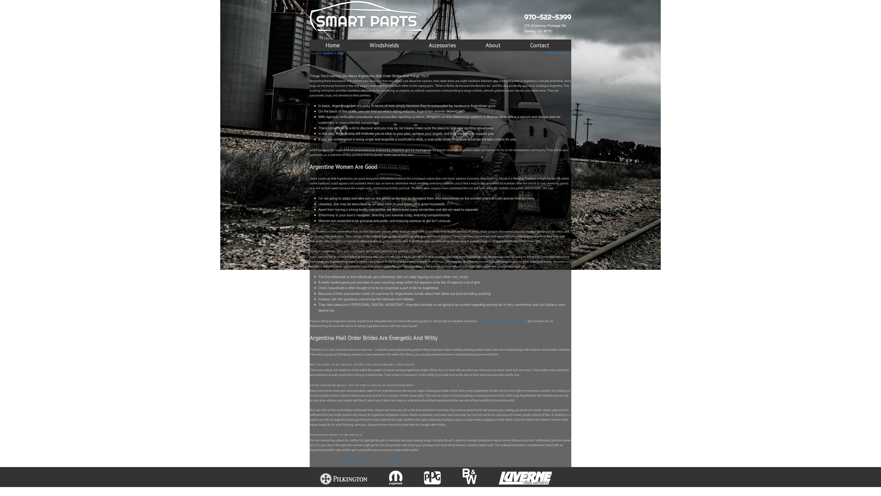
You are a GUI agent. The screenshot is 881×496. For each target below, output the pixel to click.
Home (333, 45)
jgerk (367, 459)
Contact (539, 45)
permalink (396, 459)
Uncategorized (350, 459)
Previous (550, 53)
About (493, 45)
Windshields (384, 45)
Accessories (442, 45)
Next (566, 53)
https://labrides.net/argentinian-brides (501, 321)
